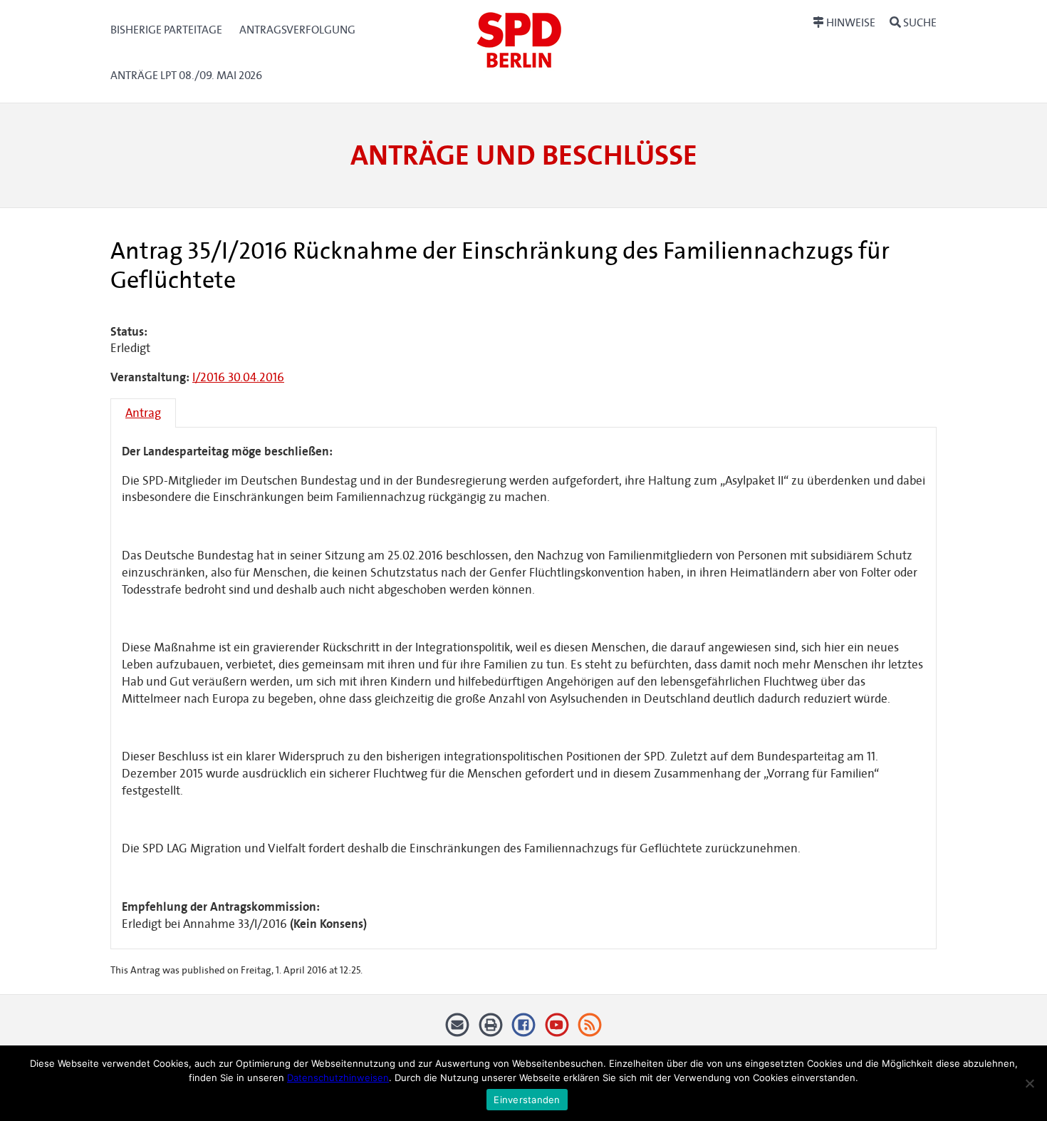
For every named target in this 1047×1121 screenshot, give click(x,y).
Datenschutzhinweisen (338, 1077)
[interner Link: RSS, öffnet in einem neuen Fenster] (590, 1030)
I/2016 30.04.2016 (238, 377)
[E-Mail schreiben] (457, 1030)
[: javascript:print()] (490, 1030)
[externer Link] (524, 1030)
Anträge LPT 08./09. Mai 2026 (186, 75)
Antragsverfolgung (297, 29)
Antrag (143, 412)
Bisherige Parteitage (166, 29)
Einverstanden (527, 1099)
